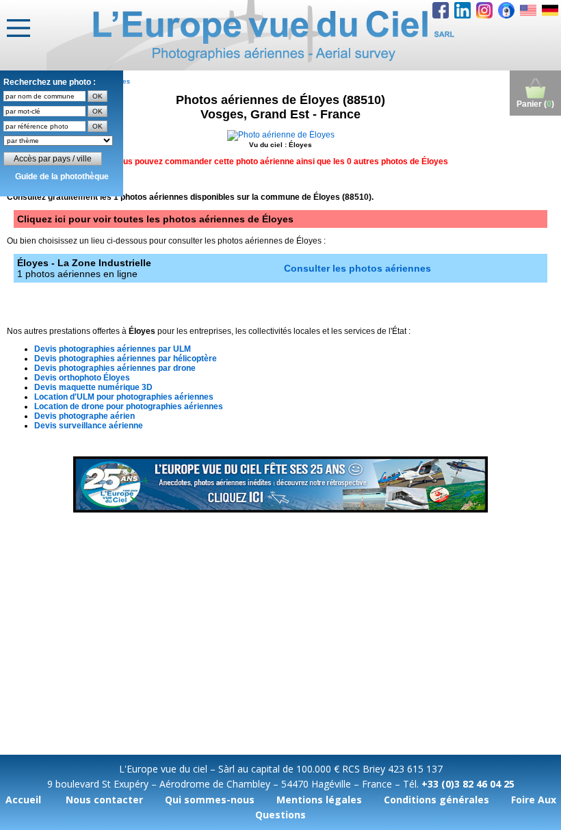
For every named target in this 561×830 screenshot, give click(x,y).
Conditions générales (436, 799)
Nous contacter (104, 799)
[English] (528, 10)
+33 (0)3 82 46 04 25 (467, 783)
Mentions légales (319, 799)
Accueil (23, 799)
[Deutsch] (550, 10)
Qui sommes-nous (210, 799)
